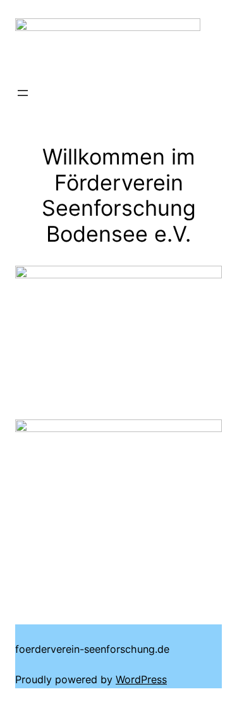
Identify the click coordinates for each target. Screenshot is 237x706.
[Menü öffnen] (22, 93)
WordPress (141, 679)
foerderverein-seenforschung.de (92, 649)
